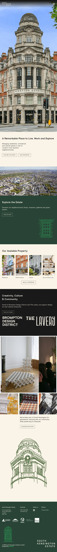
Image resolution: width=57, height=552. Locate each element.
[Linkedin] (34, 510)
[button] (52, 4)
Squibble (11, 546)
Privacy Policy (45, 510)
